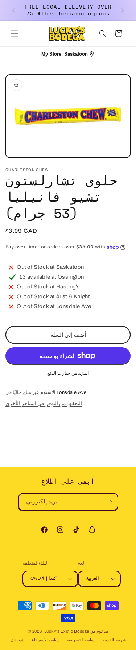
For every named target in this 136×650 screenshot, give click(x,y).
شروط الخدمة (114, 640)
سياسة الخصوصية (81, 640)
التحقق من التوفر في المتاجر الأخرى (43, 403)
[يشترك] (110, 502)
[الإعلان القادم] (123, 10)
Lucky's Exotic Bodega (67, 631)
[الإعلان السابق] (13, 10)
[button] (14, 33)
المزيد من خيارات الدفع (68, 373)
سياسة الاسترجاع (45, 640)
